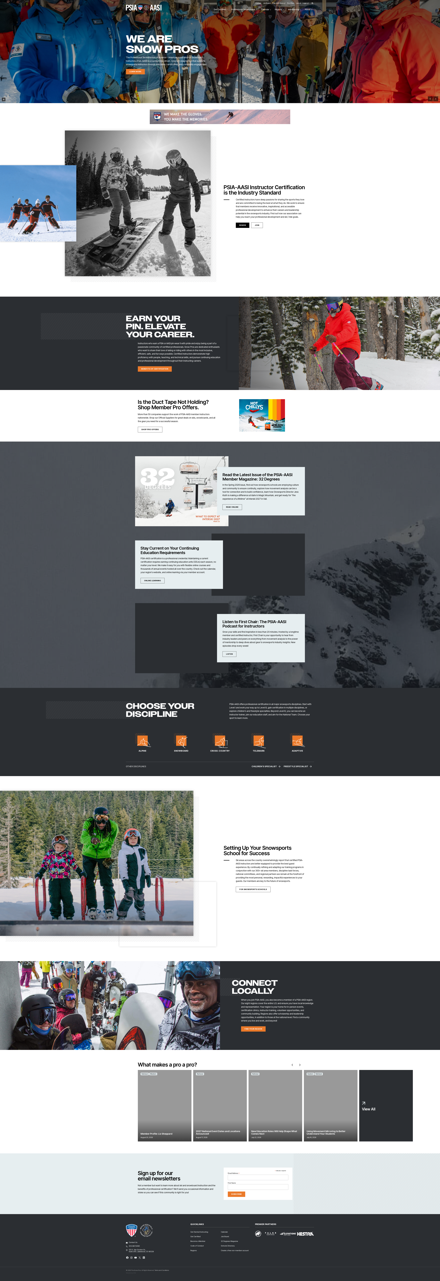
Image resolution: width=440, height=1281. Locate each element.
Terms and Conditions (162, 1270)
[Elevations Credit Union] (288, 1233)
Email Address (233, 1173)
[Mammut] (259, 1234)
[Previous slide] (430, 98)
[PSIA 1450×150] (220, 117)
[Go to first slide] (435, 98)
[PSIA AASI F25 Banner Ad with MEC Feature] (262, 415)
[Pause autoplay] (4, 99)
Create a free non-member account (235, 1250)
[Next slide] (299, 1064)
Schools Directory (228, 1246)
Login (305, 3)
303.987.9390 (134, 1246)
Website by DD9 (131, 1273)
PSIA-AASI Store (277, 3)
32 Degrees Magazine (229, 1241)
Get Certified (195, 1236)
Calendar (224, 1232)
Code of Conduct (197, 1246)
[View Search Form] (312, 3)
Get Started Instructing (199, 1232)
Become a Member (197, 1241)
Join (297, 3)
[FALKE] (272, 1234)
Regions (193, 1250)
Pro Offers (290, 3)
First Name (232, 1183)
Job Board (266, 3)
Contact (258, 3)
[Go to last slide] (292, 1064)
